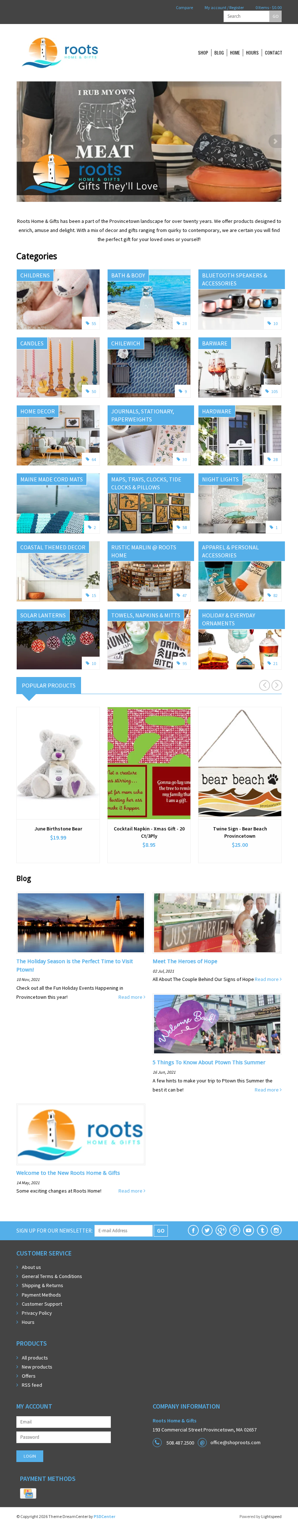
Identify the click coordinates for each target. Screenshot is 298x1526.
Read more (131, 997)
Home (235, 52)
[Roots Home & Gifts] (83, 52)
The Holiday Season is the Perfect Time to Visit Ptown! (74, 965)
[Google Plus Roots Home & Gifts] (221, 1230)
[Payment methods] (28, 1493)
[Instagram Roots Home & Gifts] (276, 1230)
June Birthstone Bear (58, 828)
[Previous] (22, 141)
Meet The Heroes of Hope (185, 961)
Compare (184, 7)
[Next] (275, 141)
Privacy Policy (37, 1313)
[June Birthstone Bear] (58, 763)
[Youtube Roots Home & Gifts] (248, 1230)
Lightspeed (271, 1516)
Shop (203, 52)
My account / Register (224, 7)
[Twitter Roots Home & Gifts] (207, 1230)
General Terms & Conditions (52, 1276)
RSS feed (32, 1385)
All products (35, 1357)
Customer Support (42, 1304)
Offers (29, 1376)
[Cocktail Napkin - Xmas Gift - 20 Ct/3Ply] (149, 763)
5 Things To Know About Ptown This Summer (209, 1062)
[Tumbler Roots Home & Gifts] (262, 1230)
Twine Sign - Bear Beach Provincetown (240, 832)
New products (37, 1366)
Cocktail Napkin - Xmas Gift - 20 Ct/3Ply (149, 832)
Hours (252, 52)
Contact (273, 52)
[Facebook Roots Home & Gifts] (193, 1230)
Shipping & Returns (42, 1285)
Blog (219, 52)
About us (31, 1267)
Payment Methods (41, 1294)
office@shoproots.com (235, 1442)
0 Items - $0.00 (268, 7)
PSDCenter (104, 1516)
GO (276, 16)
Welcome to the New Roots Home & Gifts (68, 1173)
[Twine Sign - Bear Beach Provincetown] (239, 763)
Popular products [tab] (49, 685)
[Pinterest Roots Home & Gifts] (234, 1230)
